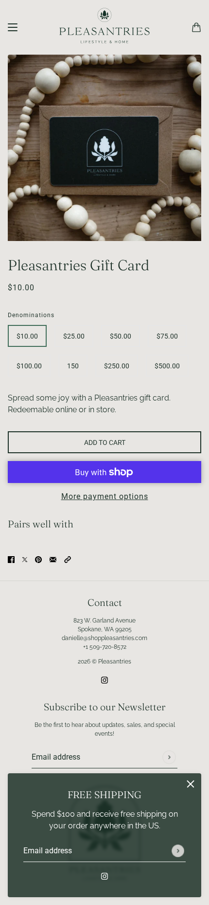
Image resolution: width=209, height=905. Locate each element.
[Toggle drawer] (12, 27)
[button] (67, 559)
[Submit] (178, 851)
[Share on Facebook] (11, 559)
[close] (190, 784)
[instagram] (104, 875)
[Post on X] (24, 559)
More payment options (104, 496)
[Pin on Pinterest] (38, 559)
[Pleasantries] (104, 27)
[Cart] (196, 27)
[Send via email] (53, 559)
